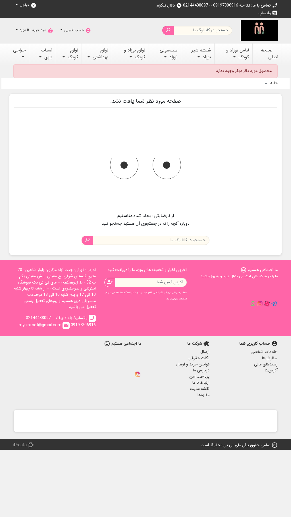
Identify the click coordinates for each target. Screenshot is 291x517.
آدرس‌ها (271, 370)
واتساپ (268, 13)
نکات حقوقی (198, 358)
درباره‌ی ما (201, 370)
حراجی (27, 5)
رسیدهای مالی (266, 364)
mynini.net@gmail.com (44, 325)
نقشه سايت (199, 389)
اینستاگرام (138, 374)
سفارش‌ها (270, 358)
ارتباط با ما (200, 382)
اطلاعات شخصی (264, 352)
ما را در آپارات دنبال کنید (267, 304)
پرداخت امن (199, 376)
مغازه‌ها (203, 395)
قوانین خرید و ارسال (192, 364)
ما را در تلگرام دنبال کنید (274, 304)
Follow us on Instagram (260, 304)
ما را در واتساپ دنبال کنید (253, 304)
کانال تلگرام (169, 5)
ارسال (204, 352)
